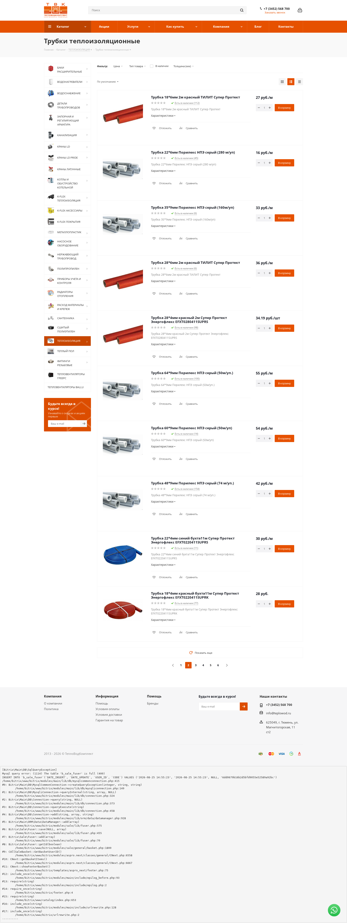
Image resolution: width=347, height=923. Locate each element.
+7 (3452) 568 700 (277, 8)
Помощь (102, 703)
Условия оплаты (107, 709)
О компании (53, 703)
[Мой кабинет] (300, 10)
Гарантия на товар (109, 720)
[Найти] (242, 10)
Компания (52, 696)
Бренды (152, 703)
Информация (107, 696)
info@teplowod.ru (278, 713)
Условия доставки (109, 714)
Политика (51, 709)
